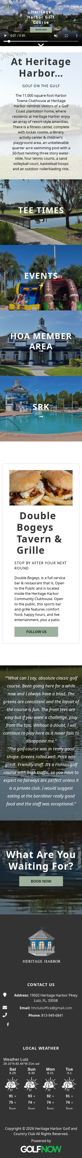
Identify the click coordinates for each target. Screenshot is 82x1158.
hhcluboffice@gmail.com (51, 1008)
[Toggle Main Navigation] (73, 6)
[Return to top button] (73, 1150)
